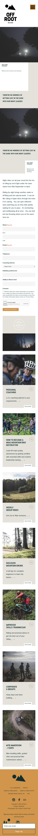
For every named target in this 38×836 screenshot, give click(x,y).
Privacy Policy (29, 297)
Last (4, 240)
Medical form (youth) (27, 790)
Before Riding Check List (16, 793)
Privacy (25, 787)
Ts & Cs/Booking (15, 787)
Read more (28, 406)
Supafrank (21, 806)
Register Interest (10, 309)
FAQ (28, 793)
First (4, 233)
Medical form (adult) (10, 790)
